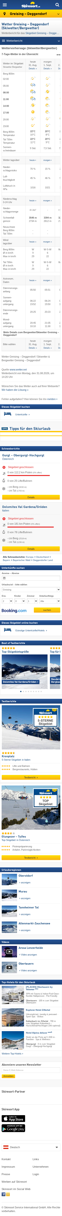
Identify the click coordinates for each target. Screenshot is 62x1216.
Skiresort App (11, 1109)
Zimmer (30, 596)
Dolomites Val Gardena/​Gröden (24, 507)
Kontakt (6, 1159)
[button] (14, 611)
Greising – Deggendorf (28, 14)
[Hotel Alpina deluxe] (8, 1040)
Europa (29, 557)
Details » (33, 69)
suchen (47, 610)
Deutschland (42, 557)
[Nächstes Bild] (58, 670)
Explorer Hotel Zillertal (38, 1010)
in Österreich (23, 840)
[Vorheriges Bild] (4, 670)
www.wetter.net (18, 369)
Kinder (17, 596)
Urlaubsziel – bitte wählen (14, 585)
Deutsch (15, 1147)
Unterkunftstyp (46, 596)
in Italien (26, 760)
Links (36, 1159)
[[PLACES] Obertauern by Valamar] (8, 995)
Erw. (4, 596)
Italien (5, 510)
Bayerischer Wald (21, 560)
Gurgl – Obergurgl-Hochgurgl (23, 455)
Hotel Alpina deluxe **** (39, 1033)
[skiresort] (31, 5)
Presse (6, 1174)
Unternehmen (40, 1166)
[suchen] (57, 5)
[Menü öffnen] (5, 5)
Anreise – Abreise (10, 573)
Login (36, 1174)
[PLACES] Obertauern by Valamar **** (39, 988)
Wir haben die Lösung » (15, 390)
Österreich (8, 459)
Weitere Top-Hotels (11, 1054)
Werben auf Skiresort (14, 1181)
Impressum (8, 1166)
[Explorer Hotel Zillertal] (8, 1017)
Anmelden (8, 1076)
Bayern (6, 560)
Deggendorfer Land (43, 560)
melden (51, 399)
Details (31, 497)
